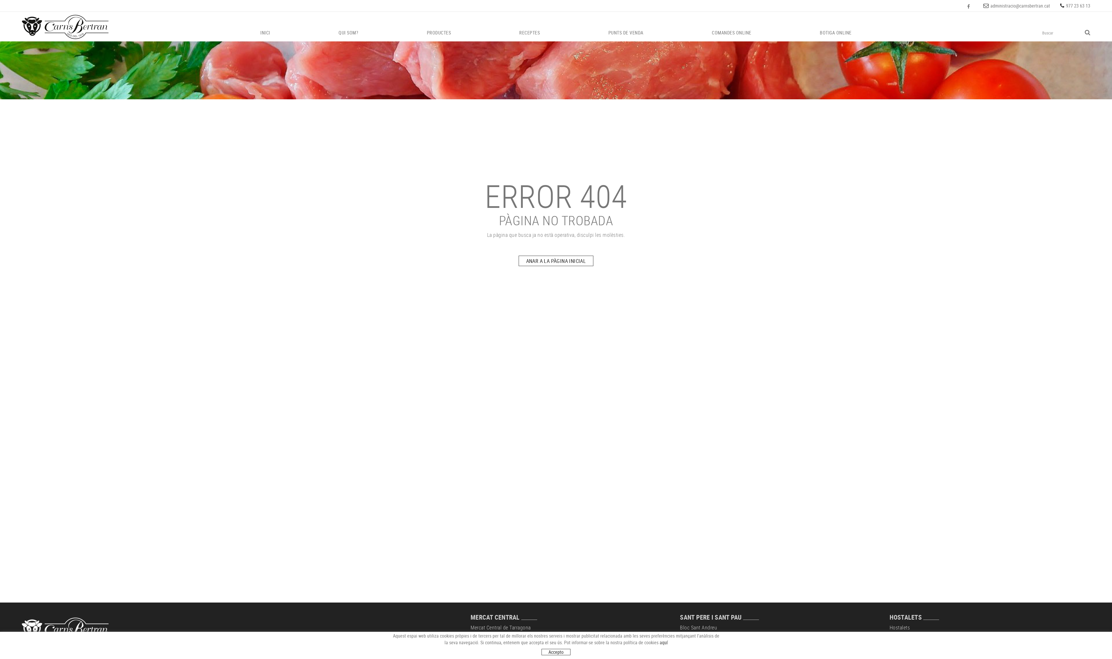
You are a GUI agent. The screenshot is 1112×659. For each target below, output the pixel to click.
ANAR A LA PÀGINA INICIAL (556, 260)
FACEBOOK (969, 6)
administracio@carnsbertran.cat (1020, 6)
